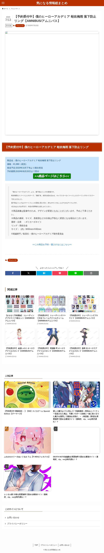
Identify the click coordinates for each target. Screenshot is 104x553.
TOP (36, 545)
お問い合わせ (13, 517)
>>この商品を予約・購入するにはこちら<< (52, 244)
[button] (12, 273)
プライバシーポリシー (17, 524)
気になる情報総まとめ (52, 3)
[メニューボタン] (3, 3)
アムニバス (19, 25)
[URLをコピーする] (91, 273)
